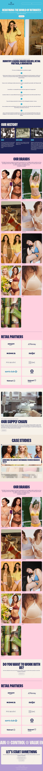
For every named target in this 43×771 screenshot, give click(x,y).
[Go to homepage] (11, 3)
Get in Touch (21, 16)
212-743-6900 (21, 760)
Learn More (4, 430)
